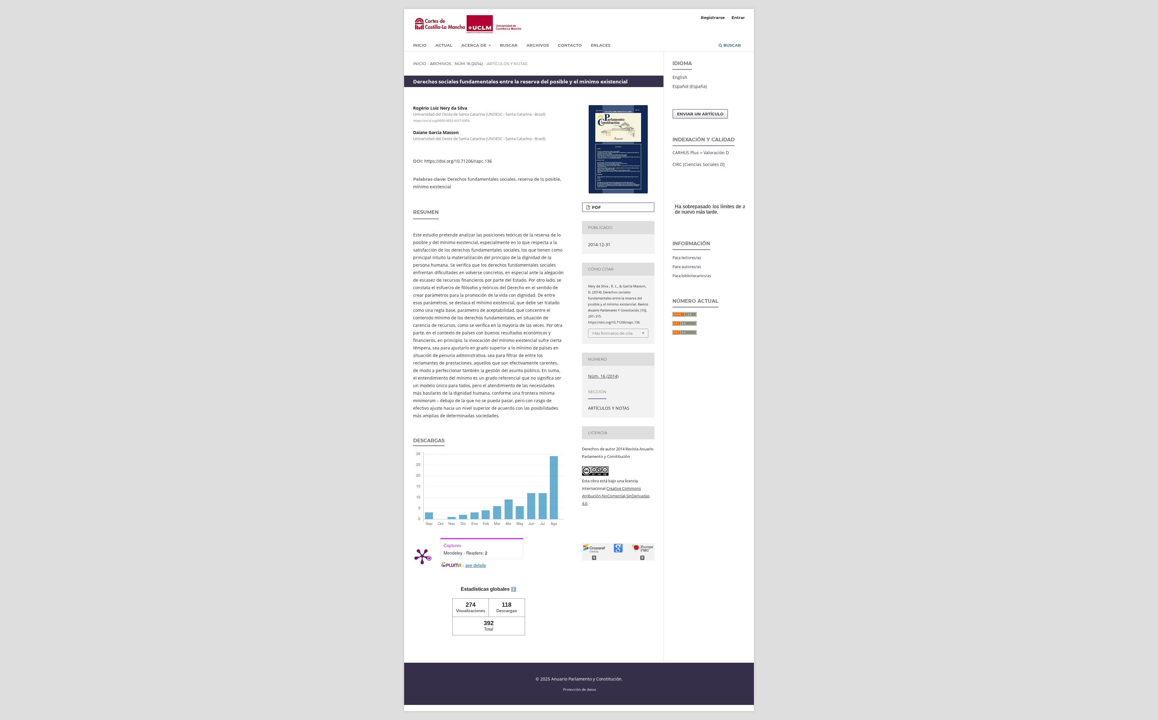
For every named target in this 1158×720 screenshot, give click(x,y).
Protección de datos (579, 689)
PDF (596, 207)
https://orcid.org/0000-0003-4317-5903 (441, 120)
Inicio (419, 45)
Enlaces (600, 45)
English (679, 77)
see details (475, 565)
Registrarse (713, 17)
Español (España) (689, 86)
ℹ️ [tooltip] (513, 589)
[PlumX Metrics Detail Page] (422, 556)
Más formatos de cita (612, 333)
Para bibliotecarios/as (691, 275)
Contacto (570, 45)
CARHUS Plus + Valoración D (700, 152)
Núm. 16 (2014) (469, 63)
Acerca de (474, 45)
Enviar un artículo (700, 113)
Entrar (738, 17)
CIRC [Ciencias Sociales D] (698, 164)
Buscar (508, 45)
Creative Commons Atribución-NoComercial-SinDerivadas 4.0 (616, 496)
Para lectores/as (686, 257)
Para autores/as (686, 266)
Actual (443, 45)
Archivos (538, 45)
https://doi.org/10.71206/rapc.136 (458, 161)
